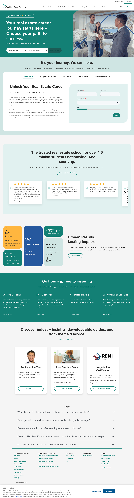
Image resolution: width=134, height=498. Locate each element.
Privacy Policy (105, 458)
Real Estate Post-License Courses (48, 467)
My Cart (121, 5)
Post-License (51, 7)
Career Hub (17, 467)
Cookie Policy (105, 464)
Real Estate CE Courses (45, 461)
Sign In (128, 6)
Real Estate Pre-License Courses (48, 455)
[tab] (28, 77)
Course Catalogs (19, 475)
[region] (67, 491)
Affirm (16, 458)
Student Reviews (19, 469)
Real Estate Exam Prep (45, 464)
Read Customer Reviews (67, 173)
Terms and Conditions (108, 455)
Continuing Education (64, 7)
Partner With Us (19, 464)
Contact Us (129, 1)
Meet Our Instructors (20, 461)
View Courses (54, 50)
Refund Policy (105, 461)
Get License (34, 7)
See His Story (30, 389)
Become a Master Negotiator (103, 389)
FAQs (67, 461)
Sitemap (16, 478)
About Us (17, 455)
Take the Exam (67, 389)
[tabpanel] (67, 104)
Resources (97, 7)
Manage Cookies (106, 467)
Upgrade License (87, 7)
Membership (76, 7)
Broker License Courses (45, 458)
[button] (125, 193)
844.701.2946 (70, 455)
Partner (104, 7)
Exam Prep (42, 7)
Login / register (87, 455)
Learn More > (7, 315)
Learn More (76, 256)
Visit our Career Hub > (67, 340)
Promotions (17, 472)
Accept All (109, 491)
